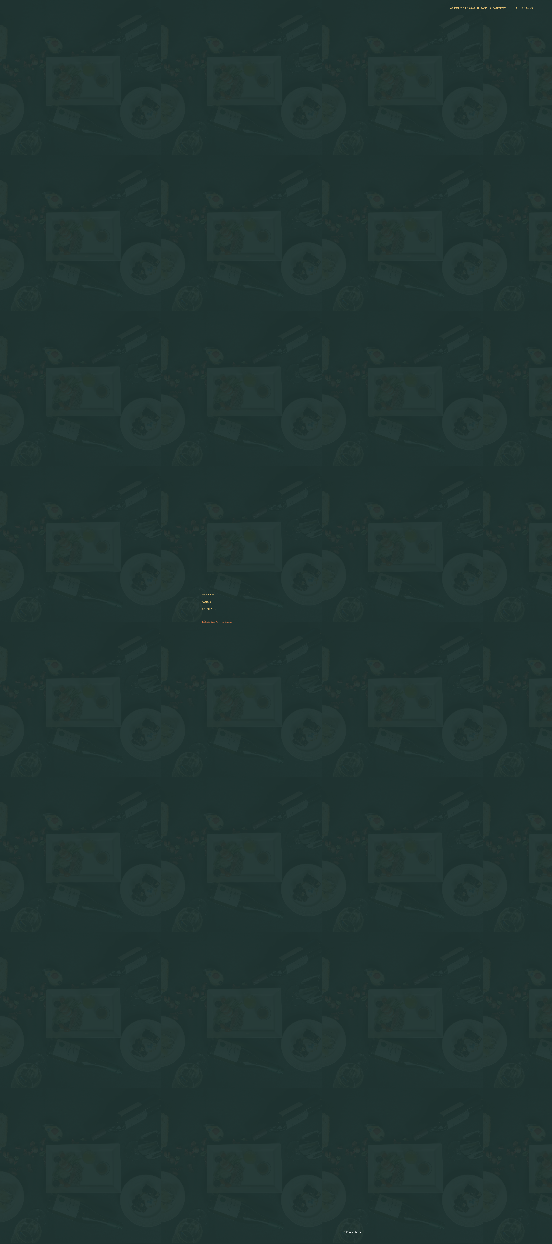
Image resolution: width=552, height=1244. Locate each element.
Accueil (208, 594)
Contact (209, 609)
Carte (207, 602)
